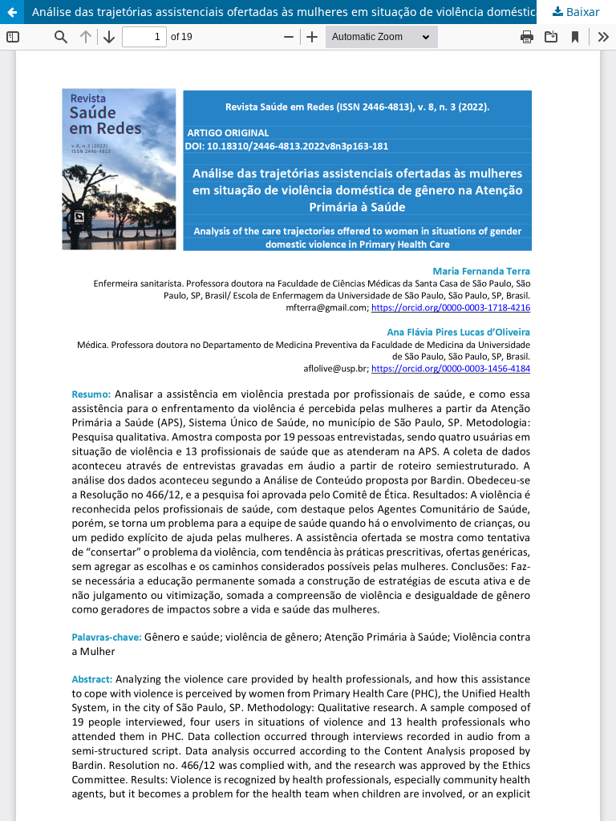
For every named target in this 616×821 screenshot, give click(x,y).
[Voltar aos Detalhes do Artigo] (12, 12)
